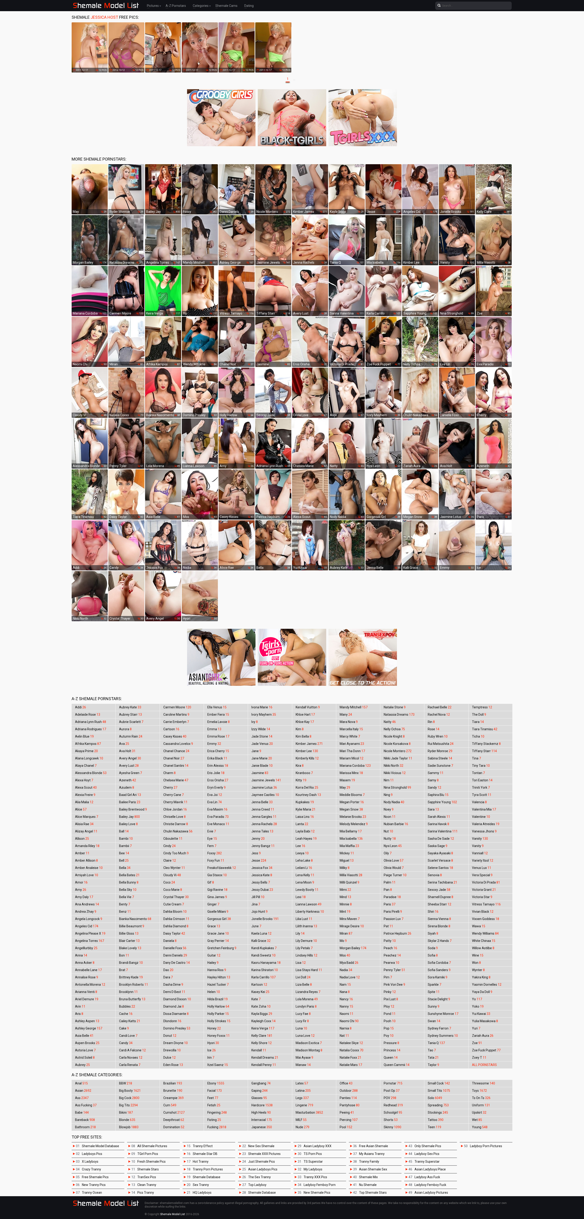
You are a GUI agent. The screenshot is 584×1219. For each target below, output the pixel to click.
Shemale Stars (148, 1169)
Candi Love (128, 1035)
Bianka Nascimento (135, 919)
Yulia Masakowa (485, 1021)
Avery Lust (129, 765)
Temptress (482, 707)
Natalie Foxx (350, 1057)
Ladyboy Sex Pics (427, 1154)
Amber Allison (86, 860)
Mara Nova (349, 722)
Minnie (346, 904)
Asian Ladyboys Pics (262, 1169)
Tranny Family (369, 1161)
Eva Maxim (217, 809)
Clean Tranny (146, 1185)
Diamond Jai (173, 1006)
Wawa (478, 926)
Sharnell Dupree (440, 897)
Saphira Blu (438, 795)
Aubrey (82, 1065)
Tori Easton (482, 780)
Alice (80, 809)
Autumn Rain (130, 736)
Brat (123, 970)
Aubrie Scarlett (131, 722)
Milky (344, 868)
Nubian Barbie (396, 824)
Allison (82, 838)
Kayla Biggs (261, 1014)
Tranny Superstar (427, 1161)
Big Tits (128, 1105)
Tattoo (435, 1120)
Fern (211, 846)
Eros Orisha (217, 780)
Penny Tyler (394, 970)
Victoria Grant (484, 890)
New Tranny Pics (94, 1185)
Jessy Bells (260, 882)
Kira (300, 765)
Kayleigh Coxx (263, 1021)
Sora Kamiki (437, 977)
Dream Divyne (175, 1043)
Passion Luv (393, 919)
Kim (300, 729)
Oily (387, 853)
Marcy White (350, 736)
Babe (82, 1112)
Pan (388, 890)
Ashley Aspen (87, 1021)
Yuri (476, 1028)
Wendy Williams (485, 933)
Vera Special (482, 875)
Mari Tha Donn (352, 751)
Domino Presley (176, 1028)
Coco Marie (172, 890)
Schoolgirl (393, 1112)
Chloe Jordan (175, 809)
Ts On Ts (481, 1098)
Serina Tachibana (442, 882)
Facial (214, 1090)
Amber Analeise (89, 868)
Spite (434, 992)
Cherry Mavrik (175, 802)
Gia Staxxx (217, 875)
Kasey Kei (260, 992)
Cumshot (174, 1112)
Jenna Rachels (264, 824)
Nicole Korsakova (397, 744)
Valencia (479, 802)
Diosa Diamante (176, 1014)
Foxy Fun (215, 860)
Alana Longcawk (89, 758)
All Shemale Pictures (152, 1146)
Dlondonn (172, 1021)
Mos (345, 955)
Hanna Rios (216, 970)
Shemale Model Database (100, 1146)
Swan (434, 1021)
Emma (214, 729)
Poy (389, 1035)
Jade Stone (261, 736)
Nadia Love (350, 977)
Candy (126, 1043)
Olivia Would (394, 868)
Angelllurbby (86, 948)
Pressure (391, 1043)
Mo (343, 941)
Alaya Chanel (85, 765)
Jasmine (259, 773)
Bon (124, 955)
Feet (212, 1098)
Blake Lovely (130, 948)
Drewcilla (172, 1050)
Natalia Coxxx (351, 1050)
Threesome (483, 1083)
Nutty (390, 838)
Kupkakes (305, 802)
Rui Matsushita (441, 744)
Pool (346, 1127)
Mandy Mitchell (354, 707)
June (256, 926)
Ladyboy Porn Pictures (486, 1146)
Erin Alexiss (217, 765)
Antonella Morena (90, 984)
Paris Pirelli (393, 911)
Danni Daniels (175, 955)
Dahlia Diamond (175, 926)
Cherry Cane (173, 795)
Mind (345, 897)
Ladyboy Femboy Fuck (430, 1185)
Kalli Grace (261, 941)
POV (390, 1098)
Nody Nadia (394, 802)
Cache (126, 1014)
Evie (211, 831)
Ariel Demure (86, 999)
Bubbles (127, 1006)
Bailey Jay (129, 817)
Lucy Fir (302, 1021)
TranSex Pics (146, 1177)
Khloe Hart (305, 714)
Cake (124, 1028)
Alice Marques (86, 817)
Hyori (213, 1043)
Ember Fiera (218, 714)
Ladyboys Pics (92, 1154)
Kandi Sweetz (263, 955)
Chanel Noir (173, 758)
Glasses (259, 1098)
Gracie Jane (218, 933)
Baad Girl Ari (130, 795)
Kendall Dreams (264, 1057)
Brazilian (172, 1083)
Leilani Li (304, 868)
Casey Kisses (174, 736)
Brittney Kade (131, 977)
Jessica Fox (261, 868)
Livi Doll (303, 977)
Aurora (125, 729)
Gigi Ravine (217, 890)
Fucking (216, 1127)
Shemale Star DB (205, 1154)
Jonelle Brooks (265, 919)
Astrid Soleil (85, 1057)
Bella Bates (129, 875)
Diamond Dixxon (177, 999)
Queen (391, 1057)
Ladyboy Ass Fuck (427, 1177)
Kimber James (309, 744)
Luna (301, 1028)
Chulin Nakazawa (178, 831)
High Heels (261, 1112)
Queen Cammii (396, 1065)
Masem (347, 780)
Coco (169, 882)
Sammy (435, 773)
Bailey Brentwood (133, 809)
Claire (169, 860)
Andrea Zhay (85, 911)
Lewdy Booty (307, 890)
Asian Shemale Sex (373, 1169)
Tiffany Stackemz (486, 744)
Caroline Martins (176, 714)
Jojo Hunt (259, 911)
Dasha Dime (173, 984)
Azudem (126, 787)
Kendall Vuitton (308, 707)
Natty (390, 722)
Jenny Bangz (263, 846)
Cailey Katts (129, 1021)
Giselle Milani (217, 911)
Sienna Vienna (439, 919)
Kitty (301, 780)
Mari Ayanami (352, 744)
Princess (392, 1050)
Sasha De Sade (441, 838)
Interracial (261, 1120)
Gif (210, 882)
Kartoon (259, 984)
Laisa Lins (305, 817)
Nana (345, 992)
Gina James (217, 897)
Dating (249, 6)
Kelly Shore (261, 1043)
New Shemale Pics (317, 1192)
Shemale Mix (368, 1177)
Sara (433, 809)
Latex (302, 1083)
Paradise (392, 897)
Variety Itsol (482, 860)
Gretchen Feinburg (221, 948)
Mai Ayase (304, 1057)
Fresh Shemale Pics (151, 1161)
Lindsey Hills (306, 955)
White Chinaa (483, 941)
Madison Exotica (309, 1043)
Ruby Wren (438, 736)
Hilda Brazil (217, 999)
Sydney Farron (439, 1028)
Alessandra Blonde (91, 773)
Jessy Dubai (262, 890)
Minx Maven (350, 919)
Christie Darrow (175, 824)
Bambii (125, 846)
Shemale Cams (226, 6)
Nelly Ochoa (394, 729)
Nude (302, 1127)
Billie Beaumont (131, 926)
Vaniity (480, 838)
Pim (388, 977)
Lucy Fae (303, 1014)
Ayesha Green (130, 773)
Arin (80, 1006)
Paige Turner (395, 875)
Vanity (478, 846)
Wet (477, 1120)
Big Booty (130, 1090)
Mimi (345, 890)
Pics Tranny (145, 1192)
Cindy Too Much (176, 853)
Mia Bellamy (351, 831)
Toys (479, 1090)
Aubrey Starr (130, 714)
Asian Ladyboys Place (430, 1169)
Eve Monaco (218, 824)
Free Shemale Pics (95, 1177)
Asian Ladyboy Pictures (431, 1192)
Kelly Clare (261, 1035)
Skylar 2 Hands (439, 941)
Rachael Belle (439, 707)
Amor (81, 882)
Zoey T (479, 1057)
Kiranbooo (304, 773)
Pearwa (391, 962)
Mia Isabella (351, 838)
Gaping (259, 1090)
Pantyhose (350, 1105)
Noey (389, 809)
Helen (213, 992)
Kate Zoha (261, 1006)
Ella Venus (217, 707)
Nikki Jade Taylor (398, 758)
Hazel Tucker (218, 984)
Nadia (346, 970)
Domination (173, 1127)
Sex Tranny (201, 1185)
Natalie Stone (395, 707)
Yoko (478, 1006)
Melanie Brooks (353, 817)
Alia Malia (84, 802)
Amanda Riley (87, 846)
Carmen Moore (177, 707)
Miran (346, 933)
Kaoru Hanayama (266, 962)
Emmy (214, 744)
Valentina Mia (484, 809)
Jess (256, 853)
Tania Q (436, 1043)
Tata (433, 1057)
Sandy (434, 787)
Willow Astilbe (483, 948)
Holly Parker (218, 1014)
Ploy (389, 1006)
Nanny (346, 1006)
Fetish (213, 1105)
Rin (431, 722)
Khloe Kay (305, 722)
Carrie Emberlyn (176, 722)
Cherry (170, 787)
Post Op (391, 1090)
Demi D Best (174, 992)
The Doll (479, 714)
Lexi (301, 897)
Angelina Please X (90, 933)
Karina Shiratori (264, 970)
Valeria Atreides (485, 824)
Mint (345, 911)
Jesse (258, 860)
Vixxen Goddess (485, 919)
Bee (124, 853)
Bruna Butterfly (132, 999)
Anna (81, 955)
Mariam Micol (351, 758)
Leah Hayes (306, 838)
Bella (124, 868)
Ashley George (88, 1028)
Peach (390, 948)
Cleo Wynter (174, 868)
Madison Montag (309, 1050)
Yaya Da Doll (482, 992)
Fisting (214, 1120)
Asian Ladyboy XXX (317, 1146)
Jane (256, 751)
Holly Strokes (218, 1021)
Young (480, 1127)
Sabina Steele (440, 758)
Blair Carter (129, 941)
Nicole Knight (394, 736)
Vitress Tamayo (486, 904)
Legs (302, 1098)
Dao (168, 970)
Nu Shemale (368, 1185)
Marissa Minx (351, 773)
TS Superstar (313, 1161)
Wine (477, 955)
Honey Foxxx (218, 1035)
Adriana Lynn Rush (90, 722)
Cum (169, 1105)
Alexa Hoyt (84, 780)
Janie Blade (262, 765)
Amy (80, 890)
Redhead (393, 1105)
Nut (388, 831)
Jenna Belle (262, 802)
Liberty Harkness (310, 911)
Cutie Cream (173, 904)
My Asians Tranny (372, 1154)
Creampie (173, 1098)
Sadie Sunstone (440, 765)
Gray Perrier (218, 941)
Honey (214, 1028)
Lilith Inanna (306, 926)
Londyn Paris (306, 1006)
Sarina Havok (438, 824)
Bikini (126, 1112)
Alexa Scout (86, 787)
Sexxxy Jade (439, 890)
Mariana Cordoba (355, 765)
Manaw (303, 1065)
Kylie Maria (305, 809)
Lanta (302, 824)
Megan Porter (352, 802)
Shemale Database (206, 1177)
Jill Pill (257, 897)
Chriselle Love (174, 817)
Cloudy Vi (172, 875)
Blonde (127, 1120)
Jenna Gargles (263, 817)
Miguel (347, 860)
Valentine (481, 817)
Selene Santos (440, 868)
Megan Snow (351, 809)
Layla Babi (305, 831)
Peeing (347, 1112)
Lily (300, 933)
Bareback (85, 1120)
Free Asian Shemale (373, 1146)
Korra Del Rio (307, 787)
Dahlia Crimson (176, 919)
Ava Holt (127, 751)
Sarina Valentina (443, 831)
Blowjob (128, 1127)
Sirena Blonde (439, 926)
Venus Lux (481, 868)
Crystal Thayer (176, 897)
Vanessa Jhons (484, 831)
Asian (83, 1090)
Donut (169, 1035)
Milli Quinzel (349, 882)
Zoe (477, 1043)
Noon (390, 817)
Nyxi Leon (393, 846)
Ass (82, 1098)
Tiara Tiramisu (484, 729)
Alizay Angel (86, 831)
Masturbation (309, 1112)
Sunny (433, 1006)
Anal (81, 1083)
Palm (390, 882)
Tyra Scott (481, 795)
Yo (477, 999)
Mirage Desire (352, 926)
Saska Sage (437, 846)
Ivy (254, 722)
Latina (303, 1090)
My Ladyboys (313, 1169)
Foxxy (214, 853)
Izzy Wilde (260, 729)
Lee (300, 846)
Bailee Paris (129, 802)
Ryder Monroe (440, 751)
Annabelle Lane (88, 970)
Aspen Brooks (87, 1043)
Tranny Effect (203, 1146)
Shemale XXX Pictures (264, 1154)
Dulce (169, 1057)
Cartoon (171, 729)
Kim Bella (303, 736)
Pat (388, 926)
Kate (256, 999)
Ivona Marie (261, 707)
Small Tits (439, 1090)
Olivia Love (393, 860)
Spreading (438, 1105)
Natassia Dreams (399, 714)
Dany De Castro (176, 962)
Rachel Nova (439, 714)
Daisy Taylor (174, 933)
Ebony (215, 1083)
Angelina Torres (89, 941)
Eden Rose (173, 1065)
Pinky (390, 992)
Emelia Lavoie (218, 722)
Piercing (348, 1120)
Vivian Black (482, 911)
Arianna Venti (86, 992)
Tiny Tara (481, 765)
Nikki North (393, 765)
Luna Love (305, 1035)
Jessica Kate (261, 875)
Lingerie (304, 1105)
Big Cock (129, 1098)
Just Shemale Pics (261, 1161)
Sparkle (434, 984)
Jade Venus (262, 744)
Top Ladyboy (257, 1185)
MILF (301, 1120)
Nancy (346, 999)
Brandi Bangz (131, 962)
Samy (433, 780)
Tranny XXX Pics (315, 1177)
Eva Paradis (218, 817)
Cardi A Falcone (132, 1050)
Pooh (390, 1021)
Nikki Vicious (395, 773)
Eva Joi (214, 795)
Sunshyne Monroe (443, 1014)
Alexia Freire (85, 795)
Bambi (126, 838)
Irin (210, 1057)
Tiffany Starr (484, 751)
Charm (169, 773)
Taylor (433, 1065)
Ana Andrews (87, 904)
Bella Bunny (128, 882)
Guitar (213, 955)
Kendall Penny (263, 1065)
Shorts (391, 1120)
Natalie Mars (351, 1065)
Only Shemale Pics (428, 1146)
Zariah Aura (482, 1035)
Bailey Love (128, 824)
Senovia (435, 875)
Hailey (213, 962)
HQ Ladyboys (202, 1192)
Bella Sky (127, 890)
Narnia (346, 1028)
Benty (124, 904)
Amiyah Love (86, 875)
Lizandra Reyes (308, 992)
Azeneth (127, 780)
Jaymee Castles (265, 795)
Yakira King (481, 977)
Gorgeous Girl (219, 919)
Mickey (347, 853)
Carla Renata (129, 1065)
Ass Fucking (85, 1105)
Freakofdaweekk (221, 868)
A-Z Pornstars (176, 6)
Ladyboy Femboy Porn (320, 1185)
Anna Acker (84, 962)
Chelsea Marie (175, 780)
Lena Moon (305, 882)
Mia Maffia (349, 846)
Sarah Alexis (439, 817)
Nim (389, 780)
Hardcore (262, 1105)
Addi (80, 707)
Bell (124, 860)
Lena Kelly (305, 875)
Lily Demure (306, 941)
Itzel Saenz (217, 1065)
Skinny (392, 1127)
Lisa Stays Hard (309, 970)
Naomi (346, 1014)
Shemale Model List (172, 1214)
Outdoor (349, 1090)
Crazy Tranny (91, 1169)
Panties (348, 1098)
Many (346, 714)
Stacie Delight (439, 999)
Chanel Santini (175, 765)
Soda (433, 948)
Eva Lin (214, 802)
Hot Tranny (201, 1161)
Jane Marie (261, 758)
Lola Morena (307, 999)
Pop (389, 1028)
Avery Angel (130, 758)
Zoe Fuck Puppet (486, 1050)
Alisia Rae (84, 824)
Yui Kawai (481, 1014)
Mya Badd (349, 962)
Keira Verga (262, 1028)
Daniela (170, 941)
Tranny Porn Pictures (208, 1169)
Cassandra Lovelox (178, 744)
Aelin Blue (84, 736)
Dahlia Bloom (175, 911)
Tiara (478, 722)
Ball (124, 831)
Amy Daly (84, 897)
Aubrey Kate (130, 707)
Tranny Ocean (92, 1192)
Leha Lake (304, 860)
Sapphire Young (442, 802)
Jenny (258, 838)
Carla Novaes (130, 1057)
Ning (388, 795)
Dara (168, 977)
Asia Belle (84, 1035)
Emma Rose (218, 736)
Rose (433, 729)
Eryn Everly (216, 787)
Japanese (261, 1127)
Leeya (302, 853)
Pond (390, 1014)
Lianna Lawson (308, 904)
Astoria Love (85, 1050)
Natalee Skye (351, 1043)
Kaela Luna (261, 933)
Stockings (438, 1112)
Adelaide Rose (87, 714)
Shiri (433, 911)
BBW (125, 1083)
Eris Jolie (215, 773)
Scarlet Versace (440, 860)
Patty (390, 941)
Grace (213, 926)
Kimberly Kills (307, 758)
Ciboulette (172, 838)
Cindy (169, 846)
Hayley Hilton (218, 977)
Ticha (478, 736)
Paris (389, 904)
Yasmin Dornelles (486, 984)
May (345, 787)
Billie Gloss (128, 933)
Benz (125, 911)
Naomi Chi (349, 1021)
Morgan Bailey (353, 948)
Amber (82, 853)
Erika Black (217, 758)
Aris (79, 1014)
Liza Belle (304, 984)
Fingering (217, 1112)
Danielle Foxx (174, 948)
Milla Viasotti (351, 875)
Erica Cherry (218, 751)
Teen (434, 1127)
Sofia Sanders (439, 970)
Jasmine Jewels (266, 780)
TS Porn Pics (313, 1154)
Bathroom (85, 1127)
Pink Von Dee (394, 984)
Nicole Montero (398, 751)
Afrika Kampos (88, 744)
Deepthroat (173, 1120)
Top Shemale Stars (373, 1192)
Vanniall (480, 853)
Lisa (301, 962)
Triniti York (481, 787)
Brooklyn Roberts (133, 984)
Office (346, 1083)
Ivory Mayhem (263, 714)
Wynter (478, 970)
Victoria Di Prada (486, 882)
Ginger (213, 904)
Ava (124, 744)
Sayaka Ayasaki (440, 853)
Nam (345, 984)
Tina (476, 758)
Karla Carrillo (263, 977)
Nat (344, 1035)
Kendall (258, 1050)
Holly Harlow (218, 1006)
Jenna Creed (262, 809)
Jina (255, 904)
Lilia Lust (304, 919)
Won (476, 962)
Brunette (172, 1090)
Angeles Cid (86, 926)
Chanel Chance (176, 751)
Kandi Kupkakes (263, 948)
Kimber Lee (307, 751)
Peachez (392, 955)
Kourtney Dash (308, 795)
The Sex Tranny (259, 1177)
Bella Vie (126, 897)
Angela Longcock (88, 919)
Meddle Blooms (352, 795)
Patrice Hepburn (397, 933)
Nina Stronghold (397, 787)
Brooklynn (128, 992)
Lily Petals (304, 948)
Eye (212, 838)
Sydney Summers (443, 1035)
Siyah (433, 933)
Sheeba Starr (439, 904)
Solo (435, 1098)
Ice (211, 1050)
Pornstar (393, 1083)
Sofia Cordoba (439, 962)
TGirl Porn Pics (147, 1154)
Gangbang (261, 1083)
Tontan (478, 773)
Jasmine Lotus (264, 787)
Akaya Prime (86, 751)
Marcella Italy (351, 729)
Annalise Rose (86, 977)
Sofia (433, 955)
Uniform (481, 1105)
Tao (432, 1050)
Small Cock (439, 1083)
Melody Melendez (354, 824)
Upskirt (479, 1112)
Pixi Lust (391, 999)
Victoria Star (482, 897)
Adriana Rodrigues (90, 729)
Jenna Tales (262, 831)
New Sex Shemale (261, 1146)
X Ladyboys (90, 1161)
